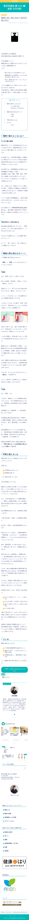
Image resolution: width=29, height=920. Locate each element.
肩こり (7, 836)
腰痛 (6, 839)
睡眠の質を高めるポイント (14, 112)
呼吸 (13, 116)
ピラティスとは (9, 821)
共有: (13, 125)
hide (18, 100)
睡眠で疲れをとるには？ (14, 103)
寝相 (13, 114)
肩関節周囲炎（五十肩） (12, 843)
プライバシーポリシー (13, 916)
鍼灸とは (7, 809)
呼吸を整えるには (12, 120)
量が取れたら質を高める (18, 108)
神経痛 (7, 850)
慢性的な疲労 (8, 832)
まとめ (9, 122)
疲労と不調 (4, 14)
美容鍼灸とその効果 (10, 817)
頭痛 (6, 847)
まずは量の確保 (15, 106)
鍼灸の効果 (8, 813)
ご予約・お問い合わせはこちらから (14, 670)
